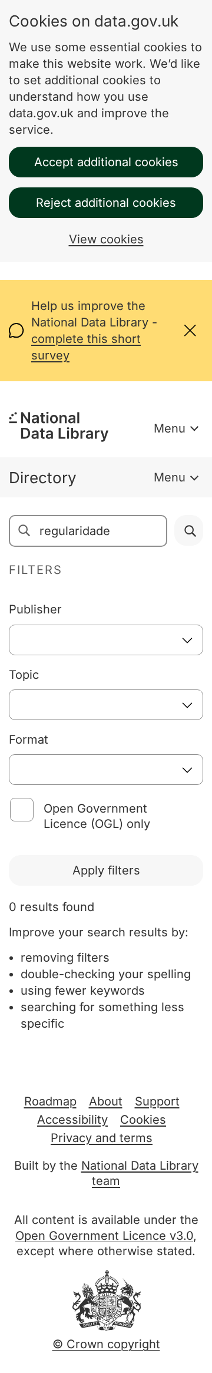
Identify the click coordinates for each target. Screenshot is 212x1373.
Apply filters (106, 870)
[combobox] (106, 640)
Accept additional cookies (106, 162)
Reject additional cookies (106, 203)
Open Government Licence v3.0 (104, 1236)
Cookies (143, 1120)
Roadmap (50, 1101)
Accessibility (72, 1120)
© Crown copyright (106, 1344)
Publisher (35, 609)
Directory (43, 477)
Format (28, 739)
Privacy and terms (102, 1138)
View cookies (106, 239)
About (105, 1101)
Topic (24, 675)
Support (157, 1101)
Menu (170, 428)
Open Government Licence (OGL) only (97, 816)
